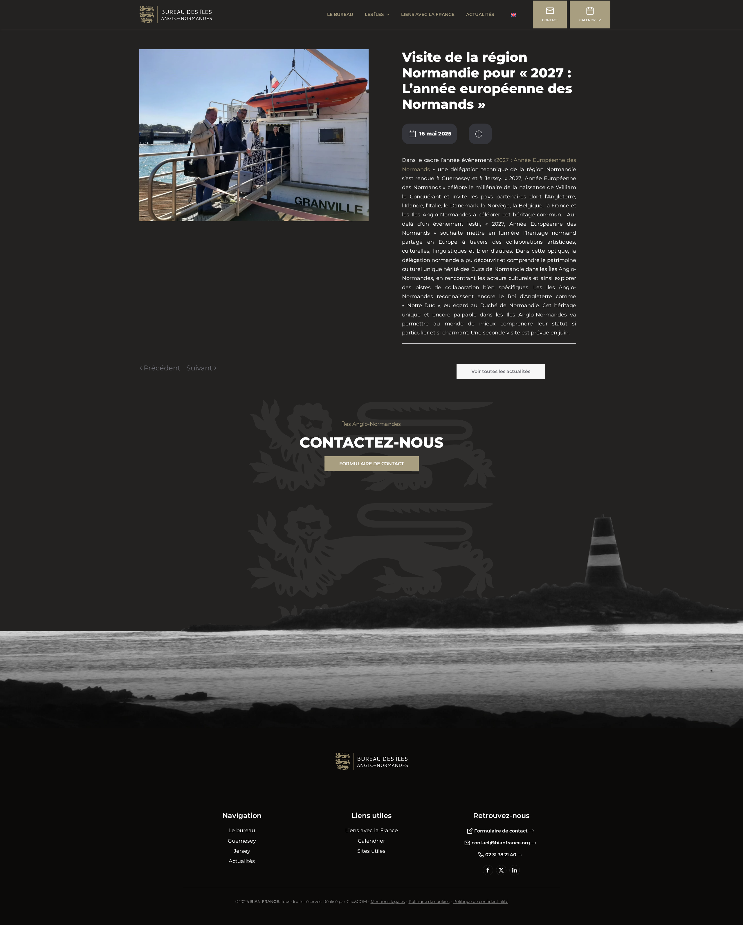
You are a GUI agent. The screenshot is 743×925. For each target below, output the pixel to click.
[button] (254, 135)
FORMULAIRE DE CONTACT (371, 463)
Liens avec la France (428, 14)
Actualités (480, 14)
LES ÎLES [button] (374, 14)
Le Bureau (340, 14)
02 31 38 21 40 (500, 854)
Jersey (242, 851)
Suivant (199, 368)
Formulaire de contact (501, 831)
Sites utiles (371, 851)
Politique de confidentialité (480, 901)
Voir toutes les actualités (500, 371)
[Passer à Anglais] (513, 14)
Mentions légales (388, 901)
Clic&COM (357, 901)
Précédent (162, 368)
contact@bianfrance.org (501, 843)
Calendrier (371, 841)
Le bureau (241, 830)
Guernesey (242, 841)
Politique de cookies (429, 901)
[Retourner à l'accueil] (175, 14)
